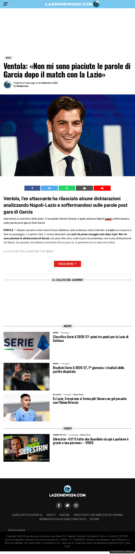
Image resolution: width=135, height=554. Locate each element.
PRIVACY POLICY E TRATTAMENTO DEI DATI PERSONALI (98, 514)
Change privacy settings (122, 552)
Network (94, 519)
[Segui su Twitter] (67, 505)
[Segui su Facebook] (59, 505)
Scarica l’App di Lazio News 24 (27, 514)
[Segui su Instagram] (76, 505)
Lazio (108, 218)
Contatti (51, 514)
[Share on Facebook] (32, 188)
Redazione (22, 86)
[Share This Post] (67, 188)
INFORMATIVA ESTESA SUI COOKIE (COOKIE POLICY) (62, 519)
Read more (66, 263)
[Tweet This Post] (50, 188)
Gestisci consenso (16, 530)
